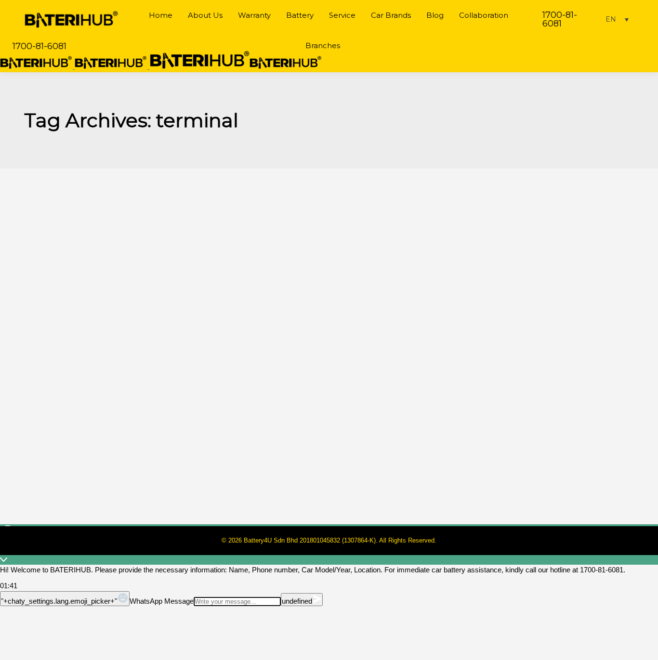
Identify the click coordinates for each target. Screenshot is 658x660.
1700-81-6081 (559, 19)
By (67, 423)
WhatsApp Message (162, 601)
